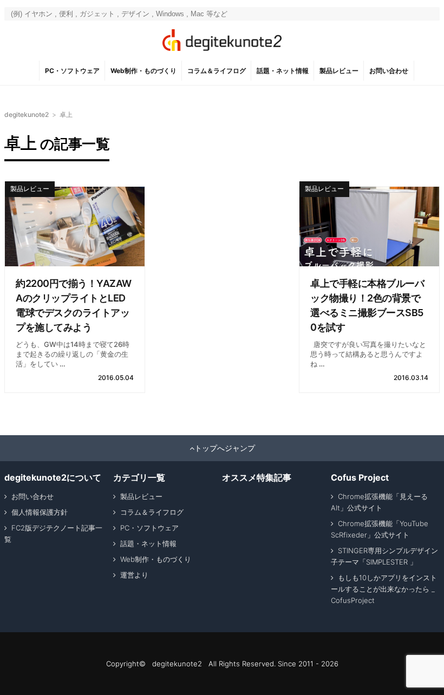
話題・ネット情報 (283, 71)
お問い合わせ (388, 71)
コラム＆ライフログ (216, 71)
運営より (134, 575)
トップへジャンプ (224, 448)
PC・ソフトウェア (72, 71)
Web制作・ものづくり (143, 71)
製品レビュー (338, 71)
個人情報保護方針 (39, 512)
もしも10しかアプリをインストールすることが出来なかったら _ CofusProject (384, 589)
